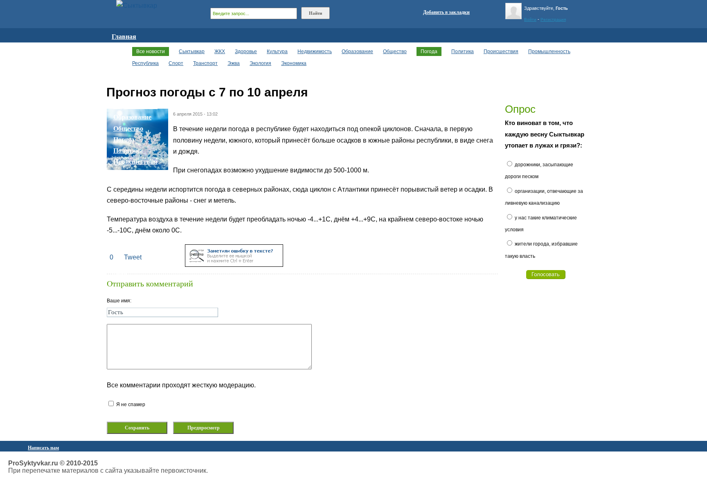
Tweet (133, 257)
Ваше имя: (119, 301)
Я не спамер (130, 404)
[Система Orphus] (234, 264)
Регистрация (553, 19)
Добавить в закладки (446, 12)
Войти (530, 19)
